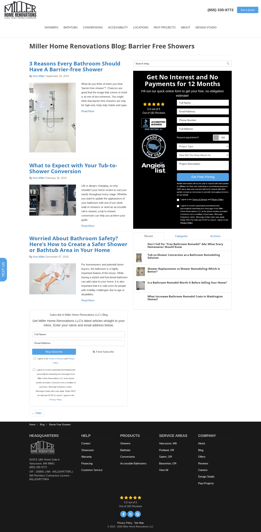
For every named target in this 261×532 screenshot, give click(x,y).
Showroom (87, 450)
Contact (85, 443)
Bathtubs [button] (71, 27)
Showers (125, 443)
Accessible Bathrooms (133, 463)
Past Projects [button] (165, 27)
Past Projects (206, 483)
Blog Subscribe (54, 351)
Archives (215, 236)
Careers (203, 469)
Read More (87, 111)
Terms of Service (56, 359)
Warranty (86, 456)
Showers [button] (51, 27)
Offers (201, 456)
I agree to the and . (56, 361)
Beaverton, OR (167, 463)
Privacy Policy (56, 400)
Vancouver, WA (168, 443)
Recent (148, 236)
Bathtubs (125, 450)
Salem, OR (165, 456)
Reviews (203, 463)
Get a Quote (248, 10)
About (201, 443)
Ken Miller (39, 76)
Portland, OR (166, 450)
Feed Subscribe (105, 351)
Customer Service (91, 469)
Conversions (127, 456)
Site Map (139, 523)
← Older (37, 413)
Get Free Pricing (202, 177)
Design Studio (206, 476)
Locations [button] (140, 27)
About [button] (185, 27)
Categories (181, 236)
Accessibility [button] (118, 27)
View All (163, 469)
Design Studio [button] (206, 27)
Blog (200, 450)
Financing (87, 463)
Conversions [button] (93, 27)
